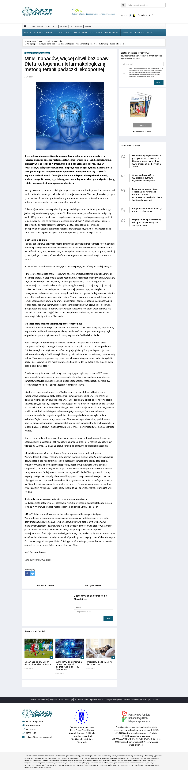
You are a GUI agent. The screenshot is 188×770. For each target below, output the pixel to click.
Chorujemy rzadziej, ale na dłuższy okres (99, 663)
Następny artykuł (94, 586)
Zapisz (108, 618)
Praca (60, 32)
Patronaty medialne (36, 26)
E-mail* (78, 607)
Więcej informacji (136, 744)
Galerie (150, 32)
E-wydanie (142, 125)
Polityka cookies (76, 26)
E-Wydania (63, 26)
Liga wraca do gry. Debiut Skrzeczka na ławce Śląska (37, 663)
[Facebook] (27, 573)
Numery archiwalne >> (142, 132)
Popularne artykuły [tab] (130, 145)
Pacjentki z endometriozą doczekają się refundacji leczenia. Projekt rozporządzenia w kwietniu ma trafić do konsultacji (147, 194)
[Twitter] (32, 573)
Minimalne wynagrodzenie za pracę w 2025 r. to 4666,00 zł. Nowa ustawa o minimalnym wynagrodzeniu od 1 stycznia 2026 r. (146, 161)
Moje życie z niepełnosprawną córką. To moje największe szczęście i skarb (146, 222)
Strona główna (30, 41)
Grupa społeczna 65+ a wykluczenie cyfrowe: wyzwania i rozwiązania (143, 178)
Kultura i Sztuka (80, 32)
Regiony (49, 32)
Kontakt (88, 26)
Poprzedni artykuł (46, 586)
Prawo (26, 32)
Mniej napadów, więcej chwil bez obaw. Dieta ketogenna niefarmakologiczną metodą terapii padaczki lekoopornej (76, 44)
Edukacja (68, 32)
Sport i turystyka (96, 32)
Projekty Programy (112, 32)
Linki (55, 26)
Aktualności (38, 32)
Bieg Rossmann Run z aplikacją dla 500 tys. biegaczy (147, 210)
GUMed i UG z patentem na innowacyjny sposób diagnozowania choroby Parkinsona (68, 666)
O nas (48, 26)
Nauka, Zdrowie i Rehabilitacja (133, 32)
